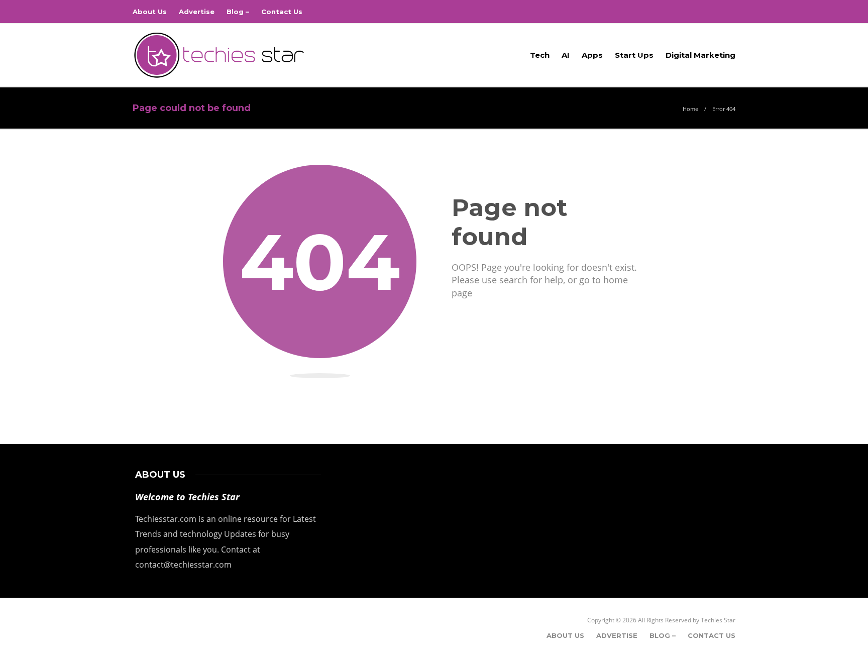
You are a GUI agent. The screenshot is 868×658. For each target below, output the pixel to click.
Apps (592, 55)
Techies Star (718, 620)
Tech (540, 55)
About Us (150, 12)
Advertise (196, 12)
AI (566, 55)
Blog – (238, 12)
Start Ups (634, 55)
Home (690, 109)
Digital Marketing (700, 55)
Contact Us (281, 12)
